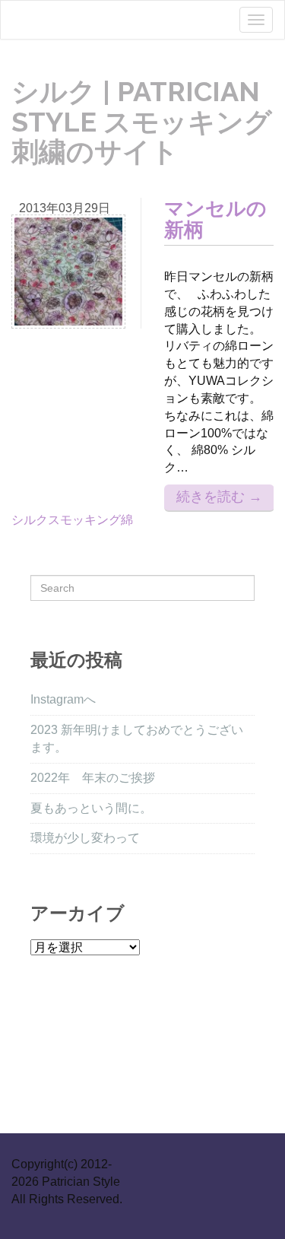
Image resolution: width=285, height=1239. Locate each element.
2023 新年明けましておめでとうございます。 (136, 738)
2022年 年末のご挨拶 (92, 777)
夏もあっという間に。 (91, 808)
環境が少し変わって (85, 837)
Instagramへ (63, 699)
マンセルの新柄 (215, 219)
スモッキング (84, 519)
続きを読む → (219, 496)
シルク (29, 519)
